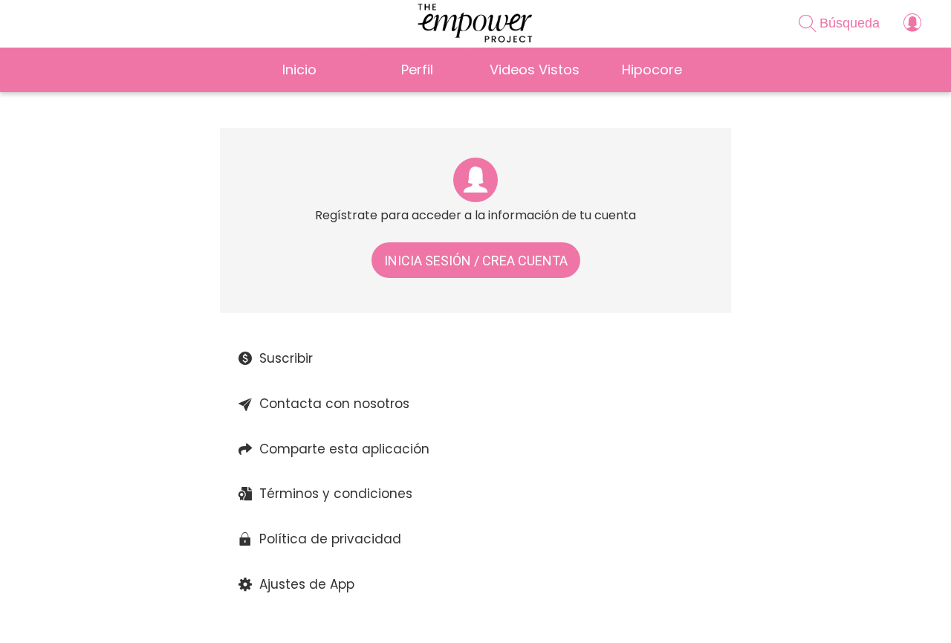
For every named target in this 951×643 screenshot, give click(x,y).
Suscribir (286, 358)
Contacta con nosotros (334, 403)
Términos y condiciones (335, 493)
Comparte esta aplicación (344, 449)
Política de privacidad (330, 538)
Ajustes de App (306, 584)
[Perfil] (912, 24)
